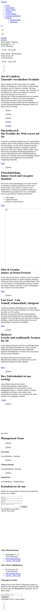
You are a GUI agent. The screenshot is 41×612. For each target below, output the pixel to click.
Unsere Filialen (10, 14)
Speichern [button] (5, 597)
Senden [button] (24, 507)
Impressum (14, 22)
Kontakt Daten (15, 20)
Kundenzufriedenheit (13, 16)
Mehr (3, 163)
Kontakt (8, 18)
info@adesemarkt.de (12, 559)
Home (7, 6)
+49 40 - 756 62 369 (12, 576)
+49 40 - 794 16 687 (12, 561)
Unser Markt (10, 8)
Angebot (8, 12)
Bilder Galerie (10, 10)
